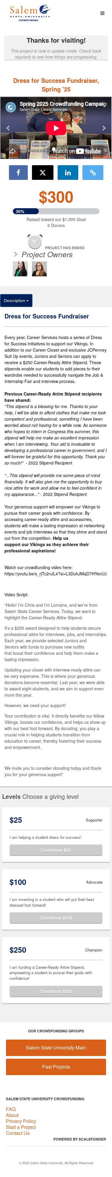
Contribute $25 (56, 850)
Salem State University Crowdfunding (45, 1098)
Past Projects (56, 1066)
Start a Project (21, 1127)
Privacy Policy (21, 1121)
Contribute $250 (56, 991)
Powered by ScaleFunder (79, 1139)
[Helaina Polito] (20, 268)
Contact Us (18, 1133)
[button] (8, 128)
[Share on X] (42, 172)
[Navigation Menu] (102, 13)
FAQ (11, 1109)
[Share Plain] (92, 172)
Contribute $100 (56, 918)
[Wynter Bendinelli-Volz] (39, 268)
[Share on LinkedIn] (68, 172)
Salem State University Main (56, 1047)
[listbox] (56, 128)
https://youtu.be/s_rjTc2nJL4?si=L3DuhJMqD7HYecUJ (55, 574)
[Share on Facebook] (18, 172)
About (12, 1115)
